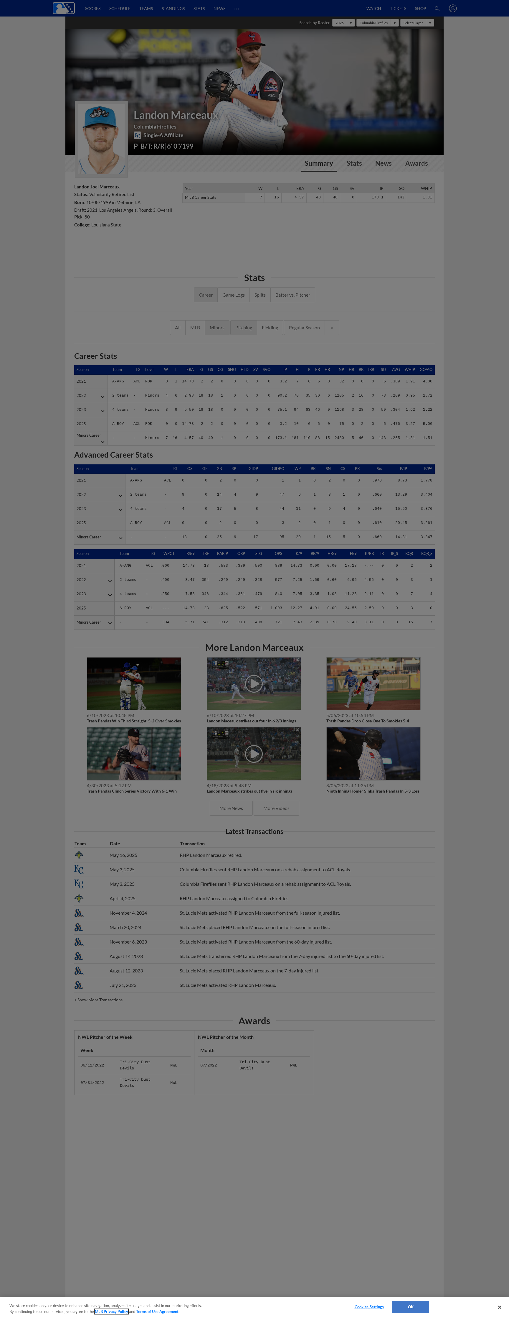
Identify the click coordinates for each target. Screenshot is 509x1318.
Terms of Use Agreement (157, 1311)
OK (411, 1306)
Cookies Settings (369, 1306)
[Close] (499, 1307)
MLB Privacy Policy (111, 1311)
